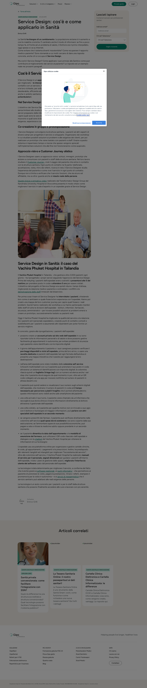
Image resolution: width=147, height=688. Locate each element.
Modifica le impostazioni (82, 123)
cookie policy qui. (83, 115)
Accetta (99, 123)
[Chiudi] (104, 71)
